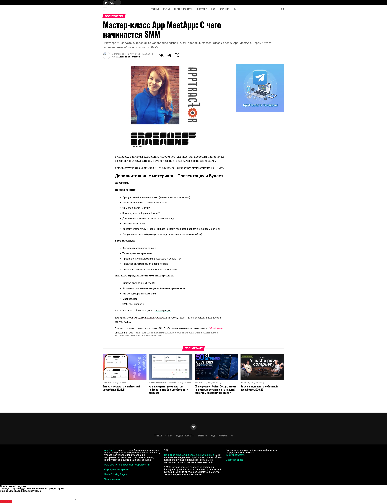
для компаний (145, 333)
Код (213, 9)
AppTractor (110, 450)
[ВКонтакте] (161, 55)
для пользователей (189, 333)
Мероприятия (142, 464)
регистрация (163, 310)
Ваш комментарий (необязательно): (21, 491)
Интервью (202, 9)
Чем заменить (112, 479)
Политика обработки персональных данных (189, 455)
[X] (177, 55)
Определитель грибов (116, 469)
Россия (136, 335)
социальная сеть (152, 335)
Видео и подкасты (183, 9)
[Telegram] (169, 55)
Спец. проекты (124, 464)
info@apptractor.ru (215, 328)
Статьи (166, 9)
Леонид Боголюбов (129, 57)
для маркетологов (165, 333)
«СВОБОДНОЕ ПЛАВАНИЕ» (146, 317)
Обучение (224, 9)
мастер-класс (210, 333)
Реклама (109, 464)
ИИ (235, 9)
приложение (122, 335)
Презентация (191, 175)
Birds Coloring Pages (115, 474)
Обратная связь (234, 459)
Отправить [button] (6, 501)
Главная (155, 9)
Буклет (216, 175)
